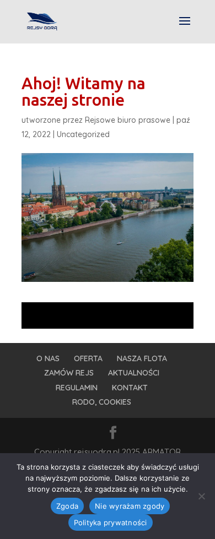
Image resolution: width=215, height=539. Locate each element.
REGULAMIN (77, 388)
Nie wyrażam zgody (129, 506)
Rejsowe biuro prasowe (127, 120)
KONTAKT (130, 388)
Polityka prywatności (110, 522)
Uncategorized (83, 134)
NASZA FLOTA (142, 358)
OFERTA (88, 358)
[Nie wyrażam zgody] (201, 496)
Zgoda (67, 506)
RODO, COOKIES (101, 402)
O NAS (48, 358)
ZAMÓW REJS (69, 373)
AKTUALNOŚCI (133, 373)
